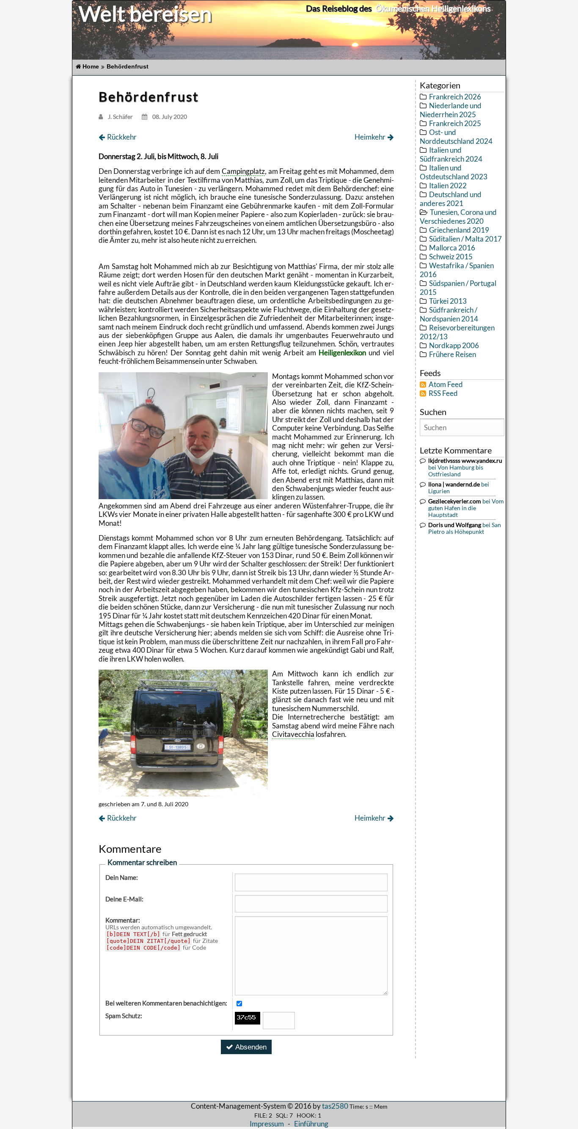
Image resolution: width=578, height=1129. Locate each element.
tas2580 (335, 1106)
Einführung (311, 1123)
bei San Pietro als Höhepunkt (464, 528)
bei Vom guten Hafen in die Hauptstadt (466, 508)
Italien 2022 (448, 185)
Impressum (267, 1123)
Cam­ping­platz (243, 171)
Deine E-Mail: (124, 899)
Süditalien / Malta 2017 (465, 238)
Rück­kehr (122, 137)
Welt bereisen (145, 13)
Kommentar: (122, 920)
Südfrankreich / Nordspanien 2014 (449, 314)
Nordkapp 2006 (454, 345)
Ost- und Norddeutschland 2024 (456, 137)
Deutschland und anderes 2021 (451, 199)
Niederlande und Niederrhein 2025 (451, 110)
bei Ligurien (458, 487)
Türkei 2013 (448, 301)
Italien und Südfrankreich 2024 (451, 154)
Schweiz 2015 (451, 256)
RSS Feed (443, 393)
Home (91, 66)
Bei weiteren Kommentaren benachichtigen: (166, 1003)
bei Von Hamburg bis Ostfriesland (465, 467)
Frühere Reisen (452, 354)
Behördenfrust (128, 66)
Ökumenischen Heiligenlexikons (433, 8)
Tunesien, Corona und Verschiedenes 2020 (458, 216)
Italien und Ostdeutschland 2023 (453, 172)
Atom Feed (446, 384)
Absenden (251, 1047)
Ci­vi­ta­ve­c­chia (293, 734)
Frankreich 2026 (455, 96)
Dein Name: (121, 877)
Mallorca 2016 (452, 247)
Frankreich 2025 (455, 123)
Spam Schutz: (123, 1015)
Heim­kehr (370, 137)
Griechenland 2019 (459, 229)
